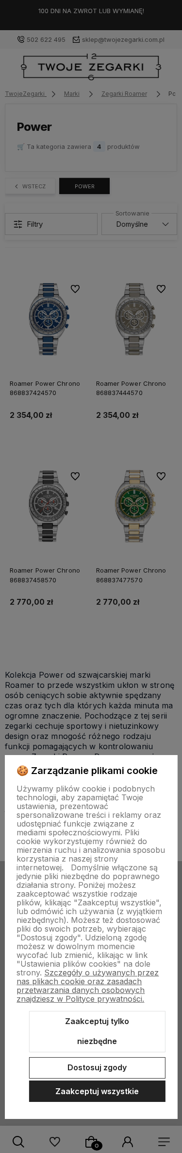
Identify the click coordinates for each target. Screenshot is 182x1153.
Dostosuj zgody (97, 1067)
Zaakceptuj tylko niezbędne (97, 1031)
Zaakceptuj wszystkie (97, 1091)
